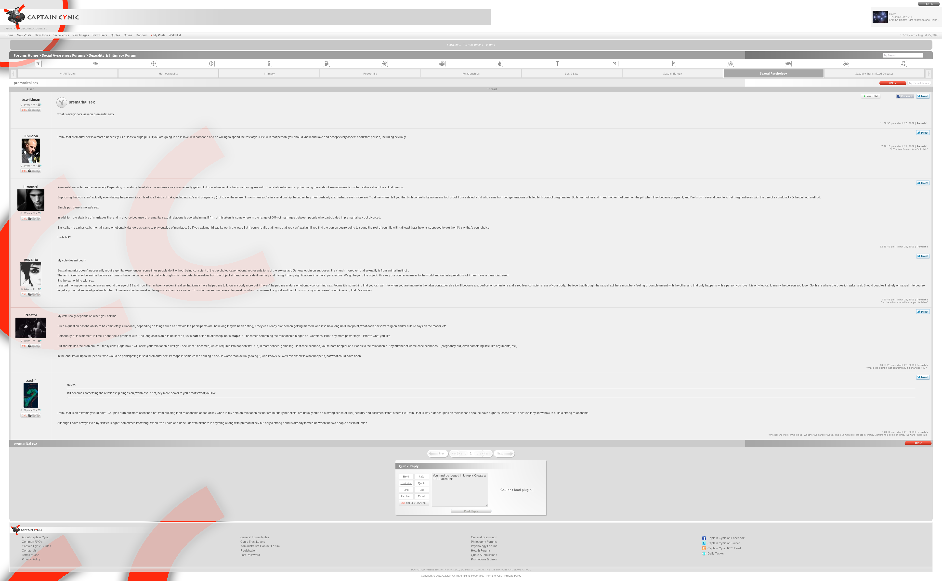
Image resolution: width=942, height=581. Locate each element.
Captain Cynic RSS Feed (724, 548)
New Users (99, 35)
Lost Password (250, 555)
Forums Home (26, 55)
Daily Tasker (715, 553)
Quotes (115, 35)
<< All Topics (68, 73)
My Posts (159, 35)
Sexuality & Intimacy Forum (112, 55)
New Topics (42, 35)
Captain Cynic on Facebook (726, 538)
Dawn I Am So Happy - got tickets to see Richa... (914, 17)
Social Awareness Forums (63, 55)
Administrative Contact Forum (260, 546)
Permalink (922, 123)
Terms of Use (494, 575)
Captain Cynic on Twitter (723, 543)
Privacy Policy (31, 559)
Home (9, 35)
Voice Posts (61, 35)
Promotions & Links (484, 559)
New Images (80, 35)
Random (141, 35)
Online (128, 35)
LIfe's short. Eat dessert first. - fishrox (471, 45)
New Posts (24, 35)
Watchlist (175, 35)
